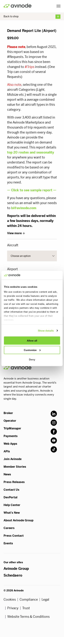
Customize (30, 349)
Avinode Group (16, 568)
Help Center (12, 505)
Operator (10, 421)
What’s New (12, 513)
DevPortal (10, 497)
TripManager (12, 428)
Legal (45, 599)
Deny (32, 359)
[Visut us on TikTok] (54, 449)
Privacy (12, 608)
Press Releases (14, 482)
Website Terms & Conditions (28, 616)
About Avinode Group (18, 520)
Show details (46, 330)
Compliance (29, 599)
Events (8, 543)
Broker (8, 413)
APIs (7, 451)
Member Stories (15, 467)
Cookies (10, 599)
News (7, 474)
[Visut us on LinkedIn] (54, 414)
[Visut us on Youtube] (54, 440)
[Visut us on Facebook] (54, 431)
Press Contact (14, 536)
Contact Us (11, 490)
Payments (11, 436)
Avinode (17, 6)
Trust (26, 608)
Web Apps (10, 444)
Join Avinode (13, 459)
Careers (9, 528)
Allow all (32, 340)
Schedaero (13, 575)
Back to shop (11, 16)
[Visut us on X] (54, 423)
